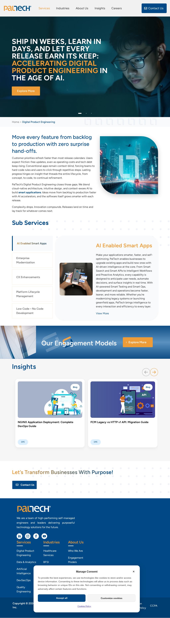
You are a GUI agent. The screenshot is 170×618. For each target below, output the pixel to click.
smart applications (29, 192)
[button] (133, 571)
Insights (100, 8)
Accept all (61, 598)
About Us (82, 8)
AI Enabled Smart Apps (31, 243)
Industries (62, 8)
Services (44, 8)
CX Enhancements (28, 277)
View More (102, 313)
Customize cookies (111, 598)
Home (15, 122)
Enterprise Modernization (25, 260)
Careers (116, 8)
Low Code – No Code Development (29, 311)
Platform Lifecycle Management (28, 294)
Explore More (26, 91)
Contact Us (155, 8)
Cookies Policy (84, 606)
